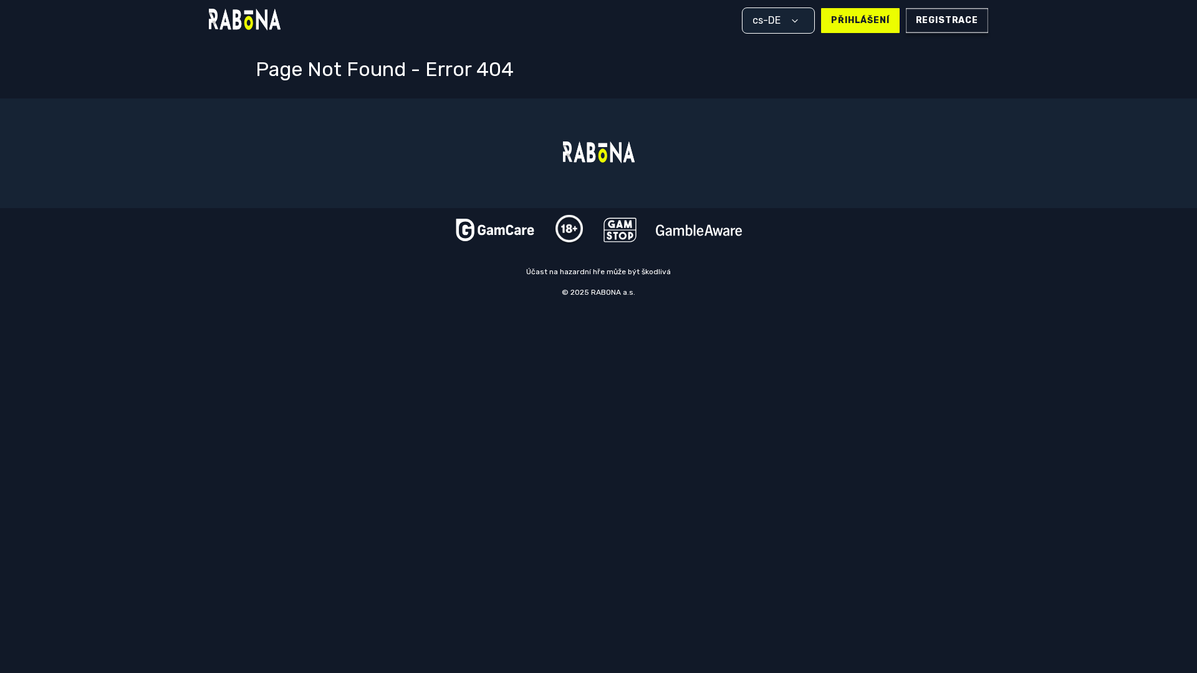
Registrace (947, 20)
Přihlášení (860, 20)
